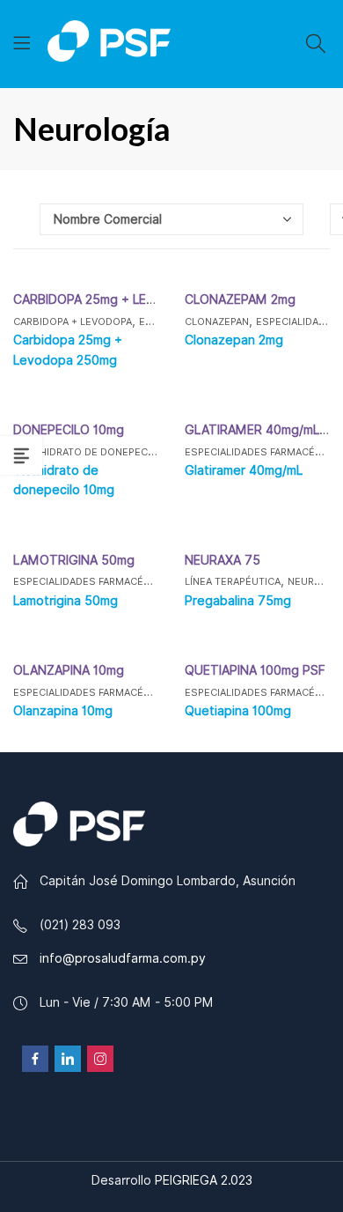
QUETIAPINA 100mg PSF (255, 670)
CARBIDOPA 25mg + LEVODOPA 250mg (127, 299)
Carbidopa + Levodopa (72, 321)
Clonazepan (217, 321)
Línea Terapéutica (233, 581)
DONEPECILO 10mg (68, 430)
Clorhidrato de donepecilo (88, 452)
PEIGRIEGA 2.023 (203, 1180)
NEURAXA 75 (222, 560)
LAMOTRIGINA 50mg (74, 560)
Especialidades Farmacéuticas (96, 581)
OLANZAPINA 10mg (68, 670)
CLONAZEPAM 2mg (240, 299)
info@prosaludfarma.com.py (123, 958)
